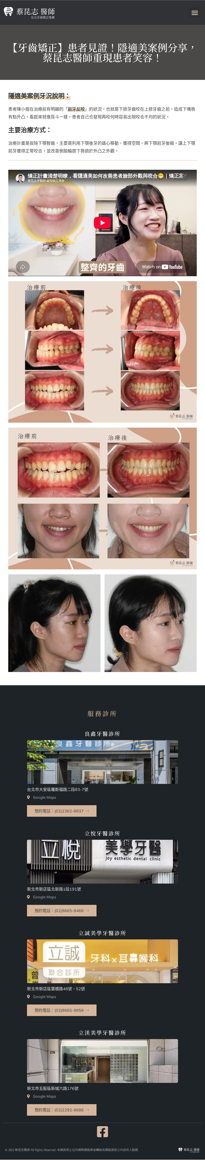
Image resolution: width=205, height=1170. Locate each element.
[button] (195, 12)
